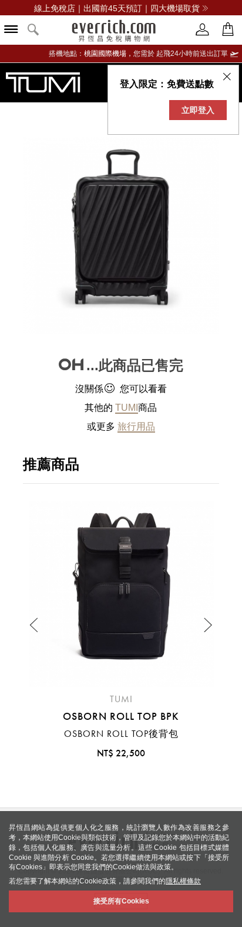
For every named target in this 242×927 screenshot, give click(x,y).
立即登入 (198, 110)
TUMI (126, 408)
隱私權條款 (183, 881)
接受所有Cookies (121, 901)
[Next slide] (207, 625)
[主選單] (11, 30)
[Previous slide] (34, 625)
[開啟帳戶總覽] (202, 29)
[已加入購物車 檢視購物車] (228, 29)
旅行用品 (136, 426)
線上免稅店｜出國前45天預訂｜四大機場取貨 (117, 8)
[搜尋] (33, 30)
